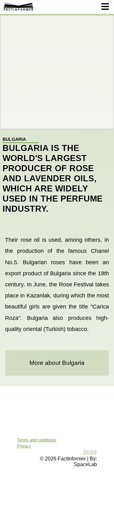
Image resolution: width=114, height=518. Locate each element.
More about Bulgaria (57, 362)
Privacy (24, 446)
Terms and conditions (36, 440)
